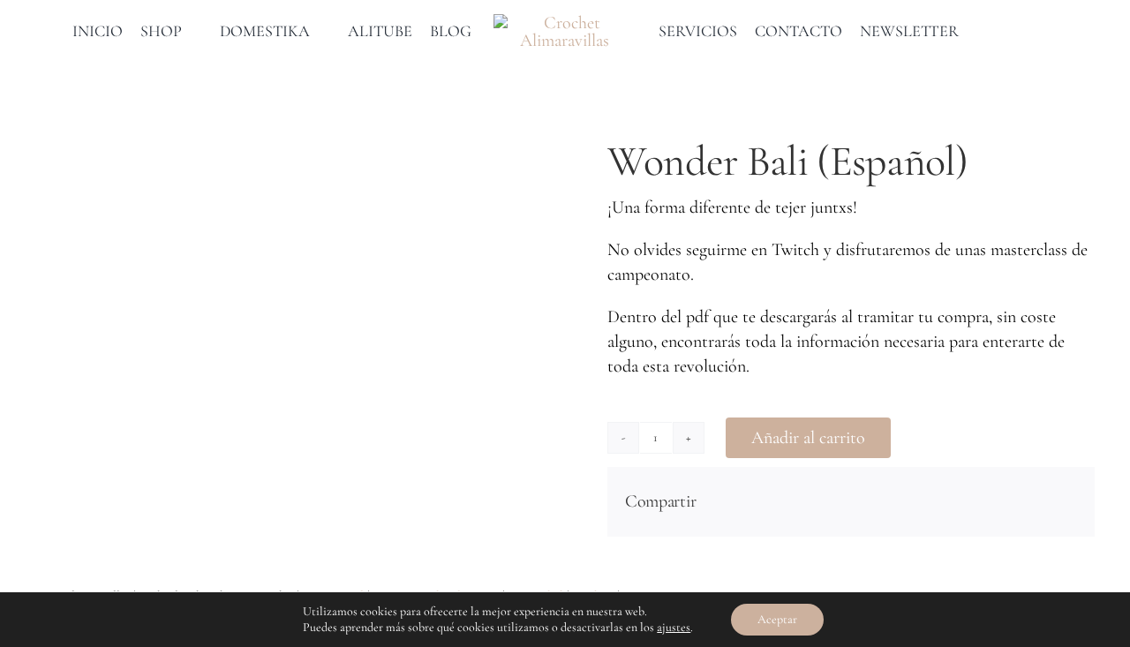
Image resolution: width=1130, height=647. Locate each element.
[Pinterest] (1035, 501)
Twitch (795, 249)
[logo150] (565, 23)
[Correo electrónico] (1063, 501)
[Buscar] (1010, 31)
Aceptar (777, 619)
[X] (1006, 501)
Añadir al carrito (808, 437)
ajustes (673, 627)
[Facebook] (978, 501)
